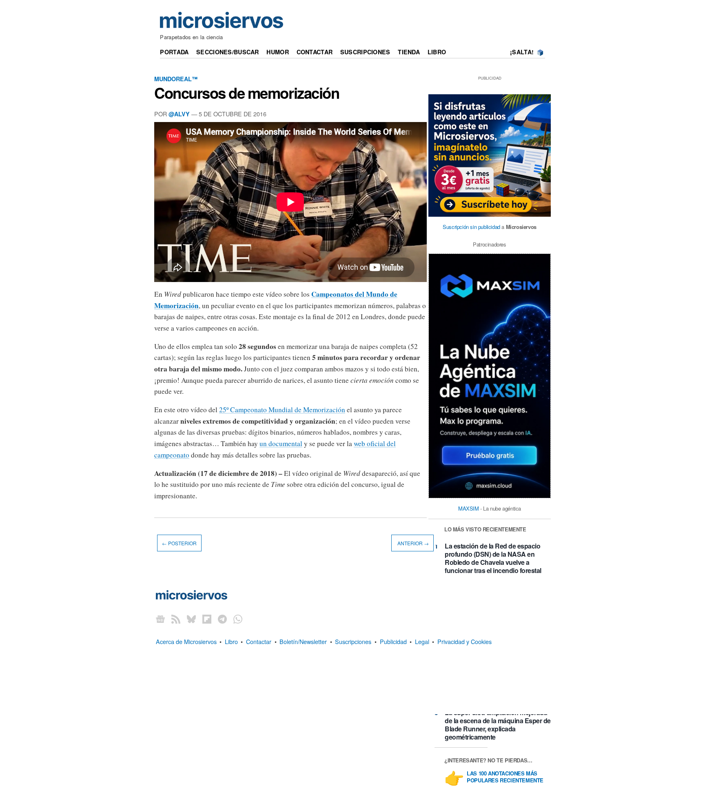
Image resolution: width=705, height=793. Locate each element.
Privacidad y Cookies (464, 641)
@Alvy (179, 114)
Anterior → (412, 543)
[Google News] (160, 618)
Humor (277, 52)
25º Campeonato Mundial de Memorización (282, 409)
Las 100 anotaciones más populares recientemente (505, 777)
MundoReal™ (175, 79)
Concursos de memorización (246, 92)
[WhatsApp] (237, 618)
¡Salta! (522, 52)
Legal (422, 641)
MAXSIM (468, 508)
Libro (437, 52)
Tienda (409, 52)
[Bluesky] (191, 618)
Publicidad (393, 641)
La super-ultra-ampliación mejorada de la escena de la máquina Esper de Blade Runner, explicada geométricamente (498, 725)
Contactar (315, 52)
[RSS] (175, 618)
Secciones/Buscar (227, 52)
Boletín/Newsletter (303, 641)
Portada (174, 52)
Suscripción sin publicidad (471, 227)
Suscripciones (365, 52)
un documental (280, 443)
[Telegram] (222, 618)
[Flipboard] (206, 618)
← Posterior (179, 543)
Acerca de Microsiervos (186, 641)
